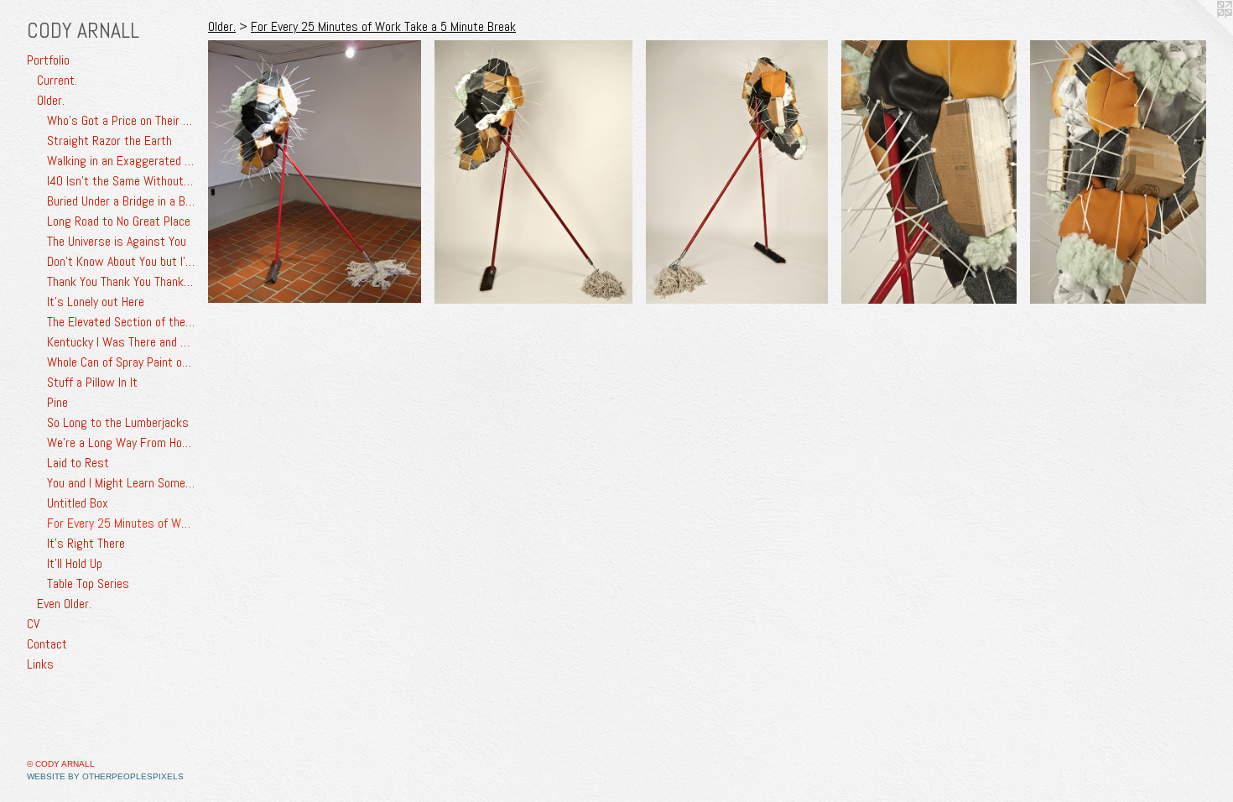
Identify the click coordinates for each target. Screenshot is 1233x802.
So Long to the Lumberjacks (118, 422)
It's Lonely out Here (95, 301)
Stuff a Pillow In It (92, 382)
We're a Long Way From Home (121, 442)
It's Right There (86, 543)
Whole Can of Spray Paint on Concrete (121, 362)
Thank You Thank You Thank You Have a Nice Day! (121, 281)
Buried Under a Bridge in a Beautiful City (121, 201)
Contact (47, 644)
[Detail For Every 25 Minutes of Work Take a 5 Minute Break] (929, 172)
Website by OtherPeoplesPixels (105, 776)
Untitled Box (77, 503)
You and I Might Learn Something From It (121, 483)
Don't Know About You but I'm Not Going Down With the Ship (121, 261)
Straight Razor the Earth (109, 140)
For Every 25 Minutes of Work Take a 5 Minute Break (121, 523)
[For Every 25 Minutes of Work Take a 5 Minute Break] (314, 171)
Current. (57, 80)
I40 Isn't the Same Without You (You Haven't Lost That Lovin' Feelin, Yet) (121, 181)
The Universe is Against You (116, 241)
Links (40, 664)
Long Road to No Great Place (118, 221)
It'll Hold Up (74, 563)
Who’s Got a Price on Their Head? (121, 120)
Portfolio (48, 60)
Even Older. (64, 603)
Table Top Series (88, 583)
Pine (57, 402)
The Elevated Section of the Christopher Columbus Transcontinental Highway (121, 322)
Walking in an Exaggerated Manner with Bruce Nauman (121, 160)
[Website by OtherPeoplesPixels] (1199, 33)
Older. (51, 100)
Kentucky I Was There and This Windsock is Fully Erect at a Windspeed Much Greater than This (121, 342)
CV (33, 624)
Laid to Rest (78, 462)
